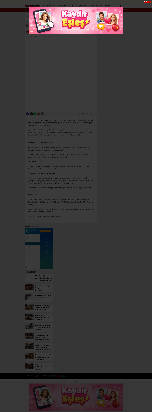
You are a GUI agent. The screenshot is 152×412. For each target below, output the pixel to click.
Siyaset (91, 6)
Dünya (68, 6)
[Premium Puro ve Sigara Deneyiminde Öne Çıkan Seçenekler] (29, 289)
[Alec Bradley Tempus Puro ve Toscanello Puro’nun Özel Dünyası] (29, 348)
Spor (75, 6)
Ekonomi (52, 6)
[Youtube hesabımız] (117, 2)
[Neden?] (32, 6)
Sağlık (100, 6)
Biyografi (60, 6)
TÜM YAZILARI (91, 32)
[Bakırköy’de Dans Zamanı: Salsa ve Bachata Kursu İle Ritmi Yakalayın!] (29, 299)
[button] (44, 6)
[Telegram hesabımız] (123, 2)
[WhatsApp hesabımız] (126, 2)
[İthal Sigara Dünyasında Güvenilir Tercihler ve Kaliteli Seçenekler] (29, 309)
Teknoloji (107, 6)
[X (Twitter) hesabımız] (110, 2)
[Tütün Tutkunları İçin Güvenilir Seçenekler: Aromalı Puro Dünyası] (29, 339)
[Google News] (91, 114)
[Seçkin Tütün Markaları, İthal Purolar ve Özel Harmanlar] (29, 368)
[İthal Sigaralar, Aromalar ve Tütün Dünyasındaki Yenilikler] (29, 329)
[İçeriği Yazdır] (42, 113)
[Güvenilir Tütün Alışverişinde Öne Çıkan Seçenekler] (29, 319)
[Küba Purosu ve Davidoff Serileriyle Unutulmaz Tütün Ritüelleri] (29, 358)
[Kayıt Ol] (121, 6)
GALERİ (29, 1)
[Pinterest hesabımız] (120, 2)
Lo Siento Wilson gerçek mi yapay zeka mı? (39, 9)
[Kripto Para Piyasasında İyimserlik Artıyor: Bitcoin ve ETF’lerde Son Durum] (29, 279)
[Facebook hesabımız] (107, 2)
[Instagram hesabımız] (113, 2)
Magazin (83, 6)
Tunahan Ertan (35, 32)
